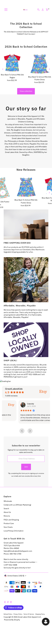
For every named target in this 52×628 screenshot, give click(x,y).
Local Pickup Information (13, 531)
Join (26, 467)
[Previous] (3, 69)
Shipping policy (40, 614)
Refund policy (8, 614)
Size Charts (8, 527)
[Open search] (38, 10)
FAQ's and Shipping (11, 520)
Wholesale (8, 501)
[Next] (49, 69)
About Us (7, 512)
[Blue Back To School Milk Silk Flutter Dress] (39, 64)
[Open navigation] (6, 9)
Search (6, 508)
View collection (26, 91)
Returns (7, 516)
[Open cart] (47, 10)
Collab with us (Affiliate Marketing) (17, 505)
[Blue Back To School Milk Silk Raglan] (12, 62)
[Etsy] (5, 602)
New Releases (26, 169)
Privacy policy (18, 614)
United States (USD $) (15, 576)
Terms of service (28, 614)
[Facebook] (8, 602)
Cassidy (14, 404)
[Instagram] (10, 602)
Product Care (9, 523)
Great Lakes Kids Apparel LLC (29, 617)
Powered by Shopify (12, 620)
